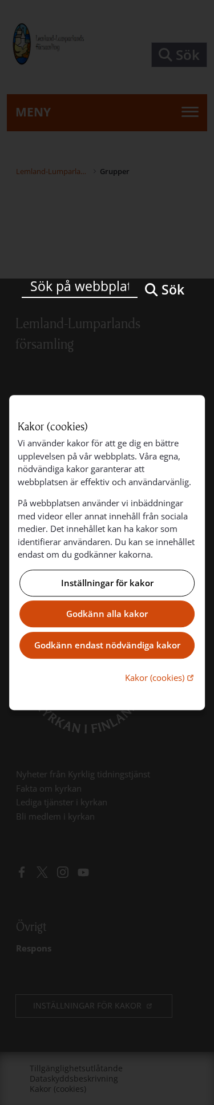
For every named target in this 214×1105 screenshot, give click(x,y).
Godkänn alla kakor (107, 614)
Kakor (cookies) (160, 677)
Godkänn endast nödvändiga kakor (107, 645)
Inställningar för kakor (107, 582)
